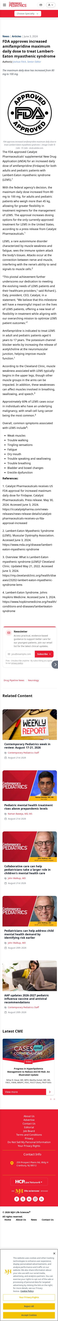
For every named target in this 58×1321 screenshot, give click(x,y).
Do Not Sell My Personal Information (29, 1142)
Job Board (29, 1131)
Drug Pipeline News (14, 680)
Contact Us (29, 1123)
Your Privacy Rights (29, 1146)
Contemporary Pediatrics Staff (23, 752)
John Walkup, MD (17, 878)
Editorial (29, 1127)
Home (7, 1219)
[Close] (54, 1253)
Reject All (29, 1306)
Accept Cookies (29, 1315)
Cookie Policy (27, 1291)
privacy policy (17, 663)
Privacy (29, 1138)
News (34, 1219)
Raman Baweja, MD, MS (20, 813)
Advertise (29, 1120)
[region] (29, 1285)
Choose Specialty (25, 13)
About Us (29, 1116)
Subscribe (42, 654)
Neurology (33, 680)
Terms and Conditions (29, 1134)
